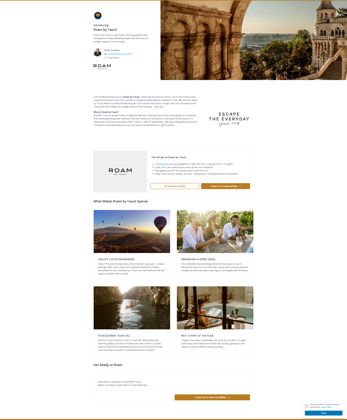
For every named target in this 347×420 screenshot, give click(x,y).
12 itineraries (161, 164)
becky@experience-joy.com (120, 54)
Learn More (326, 407)
